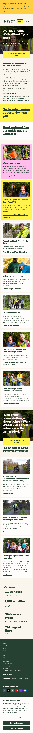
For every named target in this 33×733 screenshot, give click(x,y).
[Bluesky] (12, 690)
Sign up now (6, 678)
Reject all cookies (16, 723)
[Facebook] (4, 690)
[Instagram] (21, 690)
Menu (27, 21)
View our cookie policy (10, 712)
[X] (8, 690)
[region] (16, 715)
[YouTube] (16, 690)
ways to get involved (18, 100)
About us (5, 11)
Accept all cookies (16, 728)
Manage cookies (16, 718)
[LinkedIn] (25, 690)
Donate (20, 21)
